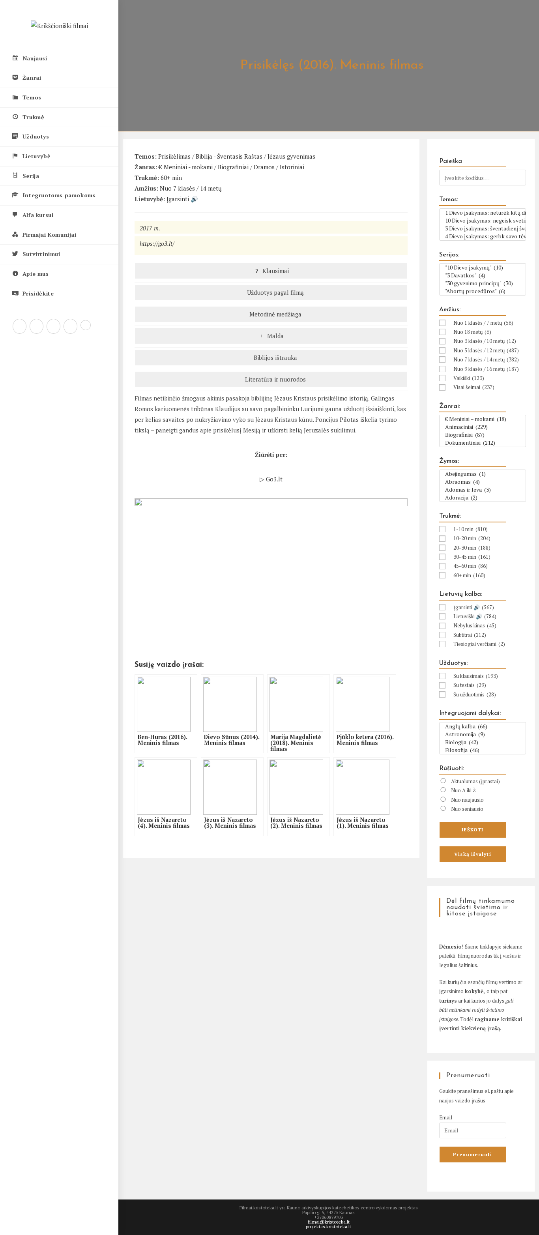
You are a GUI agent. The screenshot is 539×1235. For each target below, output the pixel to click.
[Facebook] (36, 326)
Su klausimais (475, 675)
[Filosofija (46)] (482, 750)
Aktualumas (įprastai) (475, 781)
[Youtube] (70, 326)
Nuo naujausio (467, 799)
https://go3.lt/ (157, 243)
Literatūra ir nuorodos (274, 379)
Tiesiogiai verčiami (479, 643)
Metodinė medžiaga (274, 314)
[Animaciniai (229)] (482, 427)
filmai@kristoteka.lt (329, 1222)
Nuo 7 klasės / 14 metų (191, 188)
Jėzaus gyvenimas (291, 156)
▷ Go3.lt (271, 479)
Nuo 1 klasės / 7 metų (483, 322)
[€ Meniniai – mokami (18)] (482, 419)
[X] (19, 326)
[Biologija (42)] (482, 742)
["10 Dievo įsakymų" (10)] (482, 267)
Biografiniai (233, 167)
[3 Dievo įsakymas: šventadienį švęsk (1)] (482, 228)
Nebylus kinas (474, 625)
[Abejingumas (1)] (482, 474)
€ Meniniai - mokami (186, 167)
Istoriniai (292, 167)
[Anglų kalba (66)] (482, 726)
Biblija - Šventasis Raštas (229, 156)
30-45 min (471, 556)
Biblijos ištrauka (274, 357)
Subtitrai (469, 634)
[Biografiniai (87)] (482, 435)
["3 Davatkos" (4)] (482, 275)
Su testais (469, 685)
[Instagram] (53, 326)
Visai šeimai (473, 387)
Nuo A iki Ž (463, 790)
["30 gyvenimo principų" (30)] (482, 283)
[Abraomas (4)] (482, 482)
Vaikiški (468, 378)
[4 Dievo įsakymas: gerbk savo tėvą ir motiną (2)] (482, 236)
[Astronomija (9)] (482, 734)
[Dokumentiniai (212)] (482, 443)
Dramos (264, 167)
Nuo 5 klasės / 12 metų (486, 350)
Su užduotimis (474, 694)
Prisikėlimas (174, 156)
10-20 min (471, 538)
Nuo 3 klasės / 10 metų (484, 340)
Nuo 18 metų (472, 331)
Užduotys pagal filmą (274, 292)
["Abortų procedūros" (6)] (482, 291)
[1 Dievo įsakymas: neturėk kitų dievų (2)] (482, 213)
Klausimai (275, 271)
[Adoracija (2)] (482, 497)
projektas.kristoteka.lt (328, 1226)
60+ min (171, 178)
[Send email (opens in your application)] (85, 325)
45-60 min (470, 565)
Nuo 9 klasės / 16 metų (486, 368)
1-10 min (470, 529)
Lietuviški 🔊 (474, 616)
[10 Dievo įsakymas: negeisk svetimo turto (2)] (482, 221)
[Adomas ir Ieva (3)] (482, 490)
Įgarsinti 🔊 (182, 199)
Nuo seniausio (467, 808)
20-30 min (471, 547)
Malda (275, 336)
